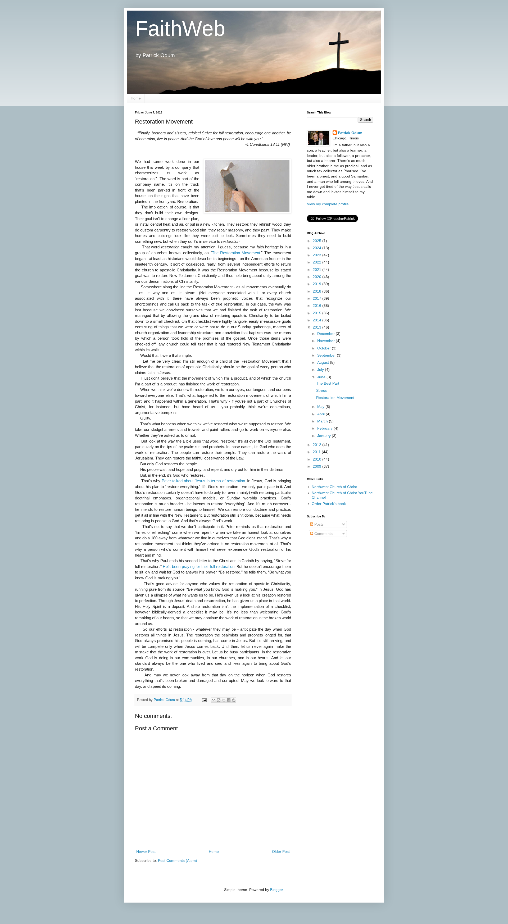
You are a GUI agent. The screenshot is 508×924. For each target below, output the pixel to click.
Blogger (276, 889)
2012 (317, 445)
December (326, 333)
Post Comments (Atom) (177, 860)
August (323, 362)
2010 (317, 459)
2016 (317, 305)
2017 (317, 298)
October (324, 348)
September (327, 355)
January (324, 436)
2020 (317, 277)
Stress (321, 390)
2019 (317, 284)
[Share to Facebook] (228, 700)
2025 (317, 241)
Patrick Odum (350, 133)
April (321, 414)
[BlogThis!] (218, 700)
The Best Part (327, 383)
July (321, 369)
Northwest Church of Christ (334, 487)
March (323, 421)
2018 (317, 291)
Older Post (281, 851)
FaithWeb (180, 28)
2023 (317, 255)
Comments (323, 533)
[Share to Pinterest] (233, 700)
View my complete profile (328, 204)
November (326, 341)
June (321, 377)
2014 (317, 320)
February (325, 428)
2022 (317, 262)
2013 (317, 327)
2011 (317, 452)
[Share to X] (223, 700)
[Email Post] (204, 700)
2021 (317, 269)
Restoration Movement (335, 397)
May (321, 406)
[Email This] (213, 700)
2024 (317, 248)
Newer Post (146, 851)
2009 (317, 466)
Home (136, 98)
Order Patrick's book (329, 504)
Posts (318, 524)
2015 (317, 313)
